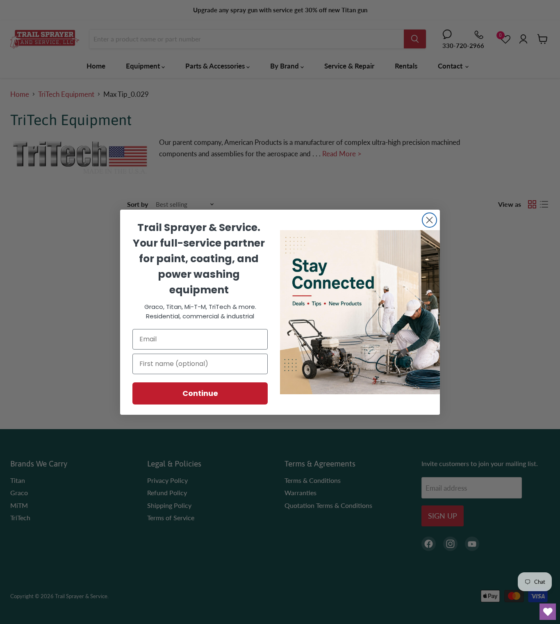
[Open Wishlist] (548, 611)
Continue (200, 393)
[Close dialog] (429, 220)
